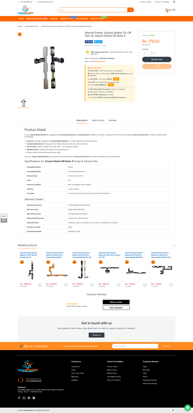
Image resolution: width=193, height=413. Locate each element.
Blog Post (74, 377)
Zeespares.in (29, 410)
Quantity (145, 49)
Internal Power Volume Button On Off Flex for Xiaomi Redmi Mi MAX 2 (134, 255)
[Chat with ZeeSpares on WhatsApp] (188, 407)
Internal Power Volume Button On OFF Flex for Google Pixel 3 (28, 255)
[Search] (130, 10)
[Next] (172, 245)
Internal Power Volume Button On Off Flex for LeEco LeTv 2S (109, 255)
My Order (146, 370)
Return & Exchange (150, 383)
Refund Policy (112, 373)
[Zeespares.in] (25, 9)
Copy (116, 79)
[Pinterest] (29, 398)
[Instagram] (34, 398)
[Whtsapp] (24, 398)
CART (145, 373)
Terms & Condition (113, 380)
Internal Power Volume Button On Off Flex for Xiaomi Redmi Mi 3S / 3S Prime (81, 255)
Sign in (159, 2)
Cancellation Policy (114, 377)
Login (145, 366)
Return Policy (112, 370)
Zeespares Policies (149, 380)
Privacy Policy (112, 366)
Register (167, 2)
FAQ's (145, 377)
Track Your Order (77, 373)
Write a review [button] (116, 302)
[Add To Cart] (40, 285)
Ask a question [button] (116, 308)
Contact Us (75, 366)
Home (73, 370)
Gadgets (74, 380)
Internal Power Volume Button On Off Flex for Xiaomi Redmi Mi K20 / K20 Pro (161, 255)
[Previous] (174, 245)
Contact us (96, 335)
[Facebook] (19, 398)
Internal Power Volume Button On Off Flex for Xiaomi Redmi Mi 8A (55, 255)
